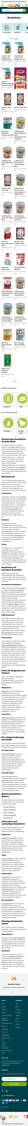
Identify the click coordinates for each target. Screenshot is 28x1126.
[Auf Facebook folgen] (3, 1091)
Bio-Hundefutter (6, 903)
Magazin (18, 1027)
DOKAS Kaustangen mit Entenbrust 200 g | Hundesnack (7, 293)
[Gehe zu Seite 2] (18, 381)
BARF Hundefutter (6, 632)
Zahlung (4, 1012)
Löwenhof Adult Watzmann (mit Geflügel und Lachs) (20, 57)
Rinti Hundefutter (7, 818)
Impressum (16, 1123)
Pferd (17, 1021)
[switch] (3, 1123)
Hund (17, 1003)
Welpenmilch (5, 711)
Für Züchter (5, 1029)
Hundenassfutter (18, 535)
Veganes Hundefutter (7, 858)
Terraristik (18, 1012)
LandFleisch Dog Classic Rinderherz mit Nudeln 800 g (19, 293)
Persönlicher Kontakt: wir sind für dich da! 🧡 (14, 1)
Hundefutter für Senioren (8, 717)
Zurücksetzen (18, 10)
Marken (18, 1024)
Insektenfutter (5, 877)
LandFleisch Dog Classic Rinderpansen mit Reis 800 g (20, 319)
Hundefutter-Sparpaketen (15, 956)
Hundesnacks (5, 552)
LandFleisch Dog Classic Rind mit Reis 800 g (7, 162)
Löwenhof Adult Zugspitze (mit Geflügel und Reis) (7, 57)
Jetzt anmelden (14, 1084)
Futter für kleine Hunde (8, 754)
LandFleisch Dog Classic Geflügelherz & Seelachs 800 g (7, 319)
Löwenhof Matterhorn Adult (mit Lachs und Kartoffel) (8, 83)
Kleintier (18, 1015)
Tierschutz (4, 1032)
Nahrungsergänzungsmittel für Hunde (12, 645)
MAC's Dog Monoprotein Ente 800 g (7, 344)
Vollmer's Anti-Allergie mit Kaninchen (6, 370)
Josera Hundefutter (8, 812)
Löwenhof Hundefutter (9, 807)
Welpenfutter (5, 691)
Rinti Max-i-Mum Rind (20, 107)
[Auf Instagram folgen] (7, 1091)
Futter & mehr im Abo (6, 1039)
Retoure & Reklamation (5, 1019)
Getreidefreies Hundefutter (17, 590)
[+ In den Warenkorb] (11, 51)
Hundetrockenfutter (13, 509)
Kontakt (4, 1006)
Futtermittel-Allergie (12, 604)
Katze (17, 1006)
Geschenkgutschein (7, 1023)
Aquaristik (18, 1009)
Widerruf (21, 1123)
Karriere (4, 1043)
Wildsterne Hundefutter (9, 809)
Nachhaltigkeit (5, 1035)
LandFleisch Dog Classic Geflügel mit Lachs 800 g (19, 217)
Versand (4, 1009)
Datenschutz (10, 1123)
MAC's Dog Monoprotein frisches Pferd (8, 243)
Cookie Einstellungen (5, 1047)
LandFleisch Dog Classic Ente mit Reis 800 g (7, 217)
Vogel (17, 1018)
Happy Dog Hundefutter (9, 815)
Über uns (4, 1026)
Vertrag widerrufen (7, 1015)
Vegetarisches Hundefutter (9, 838)
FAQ (3, 1003)
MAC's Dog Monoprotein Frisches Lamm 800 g (8, 133)
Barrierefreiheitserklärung (7, 1052)
